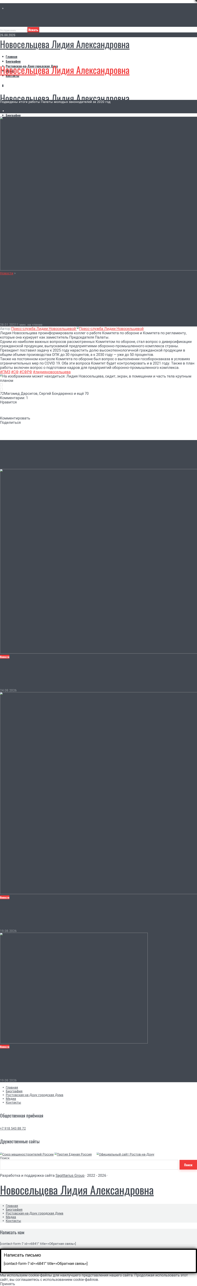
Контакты (13, 1102)
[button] (98, 385)
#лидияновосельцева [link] (52, 372)
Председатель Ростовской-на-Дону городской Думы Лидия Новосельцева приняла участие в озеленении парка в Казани (89, 914)
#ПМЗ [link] (5, 372)
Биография (13, 61)
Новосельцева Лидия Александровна (65, 44)
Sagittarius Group (70, 1175)
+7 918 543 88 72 (13, 1128)
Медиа (11, 1098)
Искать (33, 29)
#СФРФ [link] (25, 372)
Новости (6, 273)
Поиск (5, 1158)
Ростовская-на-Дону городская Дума (34, 1095)
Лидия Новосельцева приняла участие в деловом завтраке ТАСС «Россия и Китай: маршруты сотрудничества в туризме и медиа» (98, 1063)
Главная (11, 56)
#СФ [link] (15, 372)
